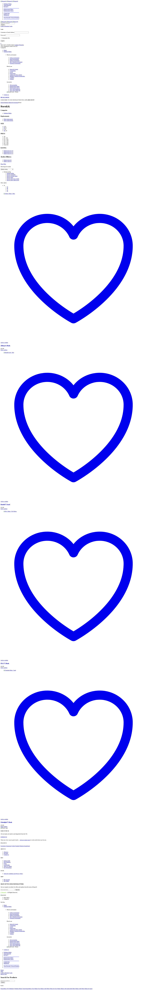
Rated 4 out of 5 (7, 160)
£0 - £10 (6, 138)
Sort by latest (10, 177)
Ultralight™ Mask (6, 822)
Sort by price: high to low (13, 180)
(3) (8, 150)
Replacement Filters (14, 86)
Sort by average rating (12, 176)
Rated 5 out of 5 (7, 161)
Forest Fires (12, 73)
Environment (15, 102)
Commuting (13, 70)
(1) (8, 152)
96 (7, 191)
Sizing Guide (7, 860)
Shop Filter (3, 164)
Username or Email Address (7, 32)
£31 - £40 (6, 142)
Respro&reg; (4, 988)
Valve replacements (8, 120)
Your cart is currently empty (7, 45)
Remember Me (6, 38)
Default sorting (10, 173)
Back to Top (4, 974)
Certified (12, 77)
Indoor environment (14, 60)
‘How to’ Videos (8, 866)
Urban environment (14, 58)
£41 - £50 (6, 143)
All (4, 136)
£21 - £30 (6, 140)
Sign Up (17, 889)
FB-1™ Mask (5, 663)
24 (7, 187)
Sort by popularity (11, 174)
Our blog (6, 853)
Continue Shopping (19, 45)
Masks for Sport (88, 988)
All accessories (13, 85)
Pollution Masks (8, 102)
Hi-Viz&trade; (10, 988)
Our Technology (8, 867)
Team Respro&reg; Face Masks (30, 988)
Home (2, 102)
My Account (7, 879)
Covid (11, 72)
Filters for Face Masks (55, 988)
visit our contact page (25, 840)
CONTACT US (4, 837)
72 (7, 189)
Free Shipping (7, 862)
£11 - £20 (6, 139)
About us (6, 852)
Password (3, 35)
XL (4, 130)
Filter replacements (8, 119)
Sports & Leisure (14, 69)
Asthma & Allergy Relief (16, 75)
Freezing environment (15, 63)
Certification (7, 865)
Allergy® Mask (5, 345)
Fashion (12, 79)
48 (7, 188)
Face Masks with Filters (43, 988)
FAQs (5, 863)
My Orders (6, 881)
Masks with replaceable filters (68, 988)
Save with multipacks (15, 89)
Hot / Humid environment (16, 62)
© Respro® (3, 892)
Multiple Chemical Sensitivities (17, 76)
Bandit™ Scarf (5, 504)
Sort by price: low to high (13, 178)
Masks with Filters (79, 988)
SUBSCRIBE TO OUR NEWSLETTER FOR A (17, 100)
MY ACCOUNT (5, 97)
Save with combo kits (15, 90)
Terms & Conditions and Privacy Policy (13, 873)
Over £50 (6, 145)
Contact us (6, 854)
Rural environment (14, 59)
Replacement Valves (15, 87)
